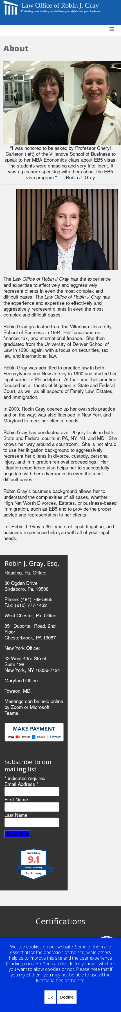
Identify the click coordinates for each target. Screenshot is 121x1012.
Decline (66, 997)
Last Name (16, 815)
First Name (16, 799)
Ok (50, 997)
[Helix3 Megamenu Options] (114, 32)
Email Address (22, 784)
